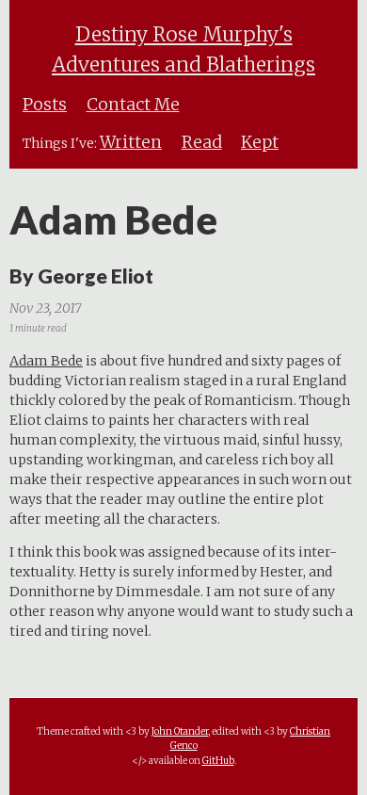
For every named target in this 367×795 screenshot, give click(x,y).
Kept (260, 142)
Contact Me (133, 104)
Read (202, 142)
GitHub (218, 760)
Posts (45, 104)
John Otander (180, 731)
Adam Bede (46, 360)
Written (131, 142)
